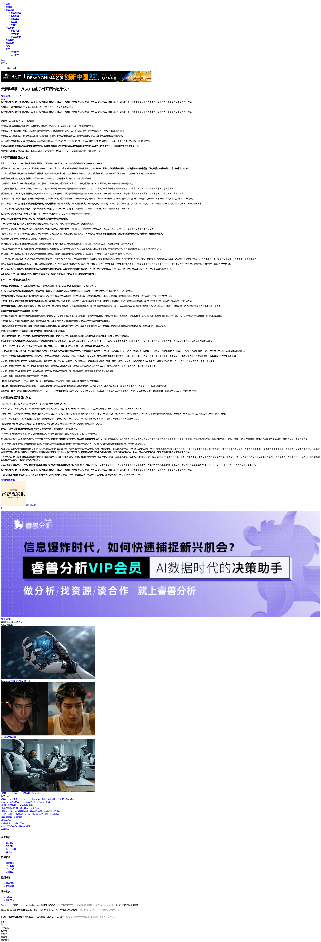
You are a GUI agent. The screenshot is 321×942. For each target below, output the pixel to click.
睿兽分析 (10, 43)
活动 (8, 46)
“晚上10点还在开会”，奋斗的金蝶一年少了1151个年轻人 (27, 802)
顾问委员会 (11, 849)
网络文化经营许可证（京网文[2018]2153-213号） (101, 910)
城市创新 (15, 34)
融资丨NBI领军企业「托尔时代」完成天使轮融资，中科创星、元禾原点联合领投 (38, 799)
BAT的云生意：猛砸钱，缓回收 (16, 681)
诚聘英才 (10, 852)
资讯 (8, 4)
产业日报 (10, 866)
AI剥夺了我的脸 (9, 737)
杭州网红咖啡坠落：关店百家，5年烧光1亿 (21, 808)
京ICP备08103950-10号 (105, 905)
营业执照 (94, 917)
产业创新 (10, 28)
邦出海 (14, 25)
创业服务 (10, 10)
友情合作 (10, 886)
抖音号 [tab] (4, 937)
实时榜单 (15, 55)
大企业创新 (16, 37)
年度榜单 (15, 52)
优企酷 (14, 22)
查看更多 (5, 829)
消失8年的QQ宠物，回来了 (14, 823)
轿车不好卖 (7, 820)
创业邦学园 (16, 13)
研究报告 (10, 872)
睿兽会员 (10, 863)
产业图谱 (10, 869)
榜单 (8, 49)
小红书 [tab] (4, 934)
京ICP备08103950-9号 (86, 905)
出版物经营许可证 (107, 917)
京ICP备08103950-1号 (67, 905)
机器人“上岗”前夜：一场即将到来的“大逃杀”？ (23, 793)
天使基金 (15, 19)
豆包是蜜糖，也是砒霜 (12, 817)
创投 (13, 480)
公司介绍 (10, 843)
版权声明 (10, 897)
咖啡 (3, 480)
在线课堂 (15, 16)
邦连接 (9, 7)
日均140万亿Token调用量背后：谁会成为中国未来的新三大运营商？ (32, 811)
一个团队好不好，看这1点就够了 (17, 826)
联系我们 (10, 846)
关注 (3, 99)
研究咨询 (10, 40)
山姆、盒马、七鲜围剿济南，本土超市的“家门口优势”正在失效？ (31, 814)
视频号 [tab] (4, 931)
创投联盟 (15, 31)
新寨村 (8, 480)
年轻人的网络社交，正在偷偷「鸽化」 (19, 805)
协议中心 (10, 900)
